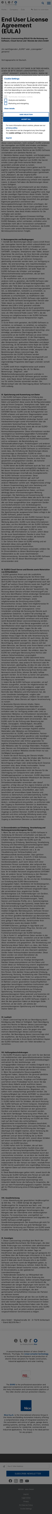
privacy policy (11, 128)
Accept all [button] (26, 119)
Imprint (9, 138)
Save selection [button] (26, 115)
